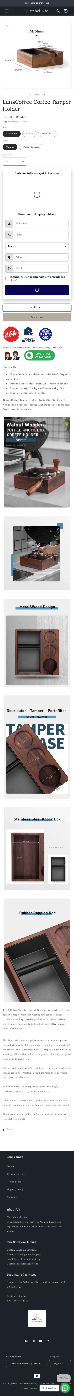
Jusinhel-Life (16, 1383)
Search (10, 1166)
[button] (7, 11)
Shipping (6, 121)
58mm (29, 134)
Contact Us (13, 1197)
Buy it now (37, 317)
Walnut (10, 147)
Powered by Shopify (31, 1383)
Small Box (47, 134)
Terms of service (30, 1388)
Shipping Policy (15, 1189)
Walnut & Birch (31, 147)
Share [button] (9, 1129)
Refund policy (14, 1182)
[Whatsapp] (29, 360)
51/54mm (11, 134)
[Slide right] (44, 95)
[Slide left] (29, 95)
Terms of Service (16, 1174)
